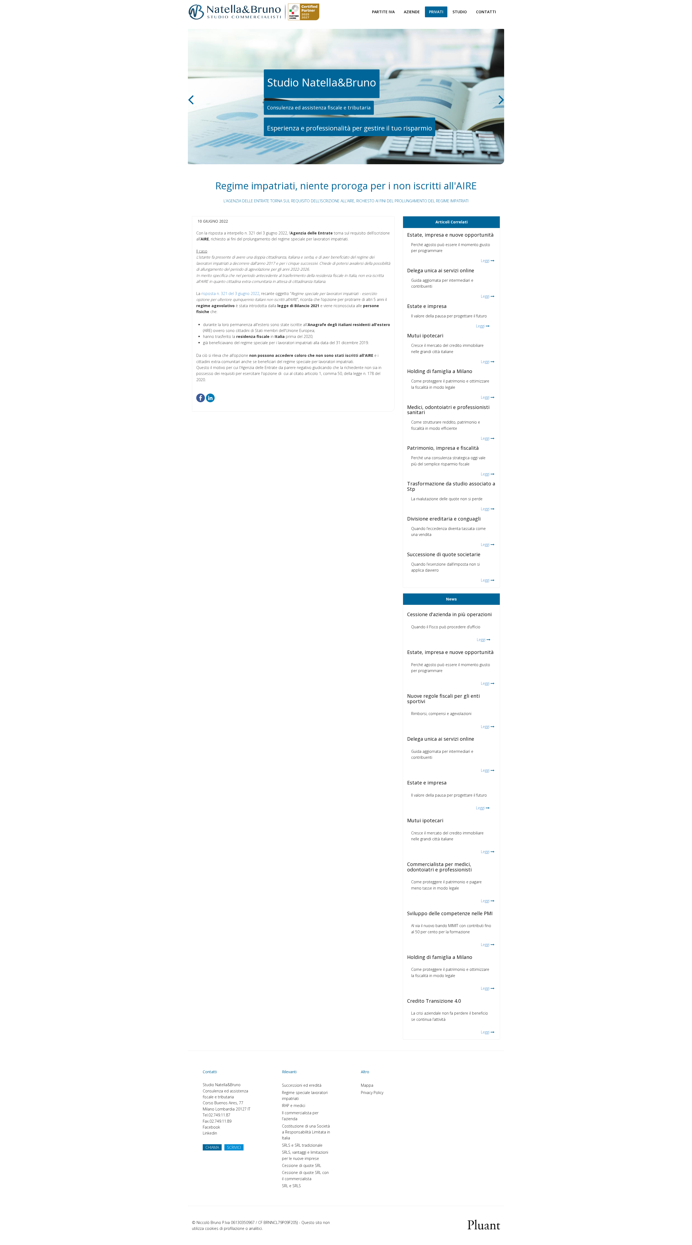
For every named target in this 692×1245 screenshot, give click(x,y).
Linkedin (210, 1133)
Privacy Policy (372, 1092)
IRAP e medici (293, 1105)
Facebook (211, 1127)
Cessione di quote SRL (301, 1165)
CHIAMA (212, 1147)
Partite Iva (383, 11)
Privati (436, 11)
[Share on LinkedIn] (210, 397)
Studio (460, 11)
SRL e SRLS (291, 1185)
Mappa (367, 1085)
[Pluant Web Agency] (484, 1224)
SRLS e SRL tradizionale (302, 1145)
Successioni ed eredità (301, 1085)
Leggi (485, 260)
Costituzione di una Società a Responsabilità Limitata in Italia (306, 1132)
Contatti (486, 11)
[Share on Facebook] (200, 397)
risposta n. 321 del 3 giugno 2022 (230, 293)
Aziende (412, 11)
